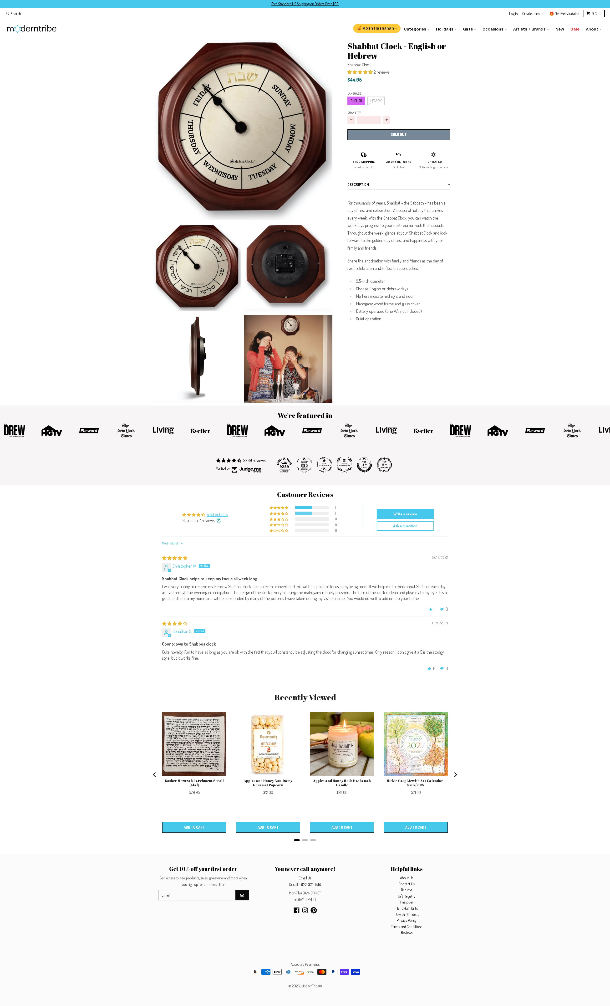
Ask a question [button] (405, 526)
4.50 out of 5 (217, 514)
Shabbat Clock (359, 64)
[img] (174, 557)
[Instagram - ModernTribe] (305, 910)
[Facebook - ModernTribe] (296, 910)
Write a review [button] (405, 514)
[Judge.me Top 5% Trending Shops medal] (384, 464)
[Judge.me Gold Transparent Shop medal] (324, 464)
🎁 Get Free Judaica (564, 13)
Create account (533, 13)
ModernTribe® (311, 986)
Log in (513, 13)
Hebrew (376, 101)
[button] (242, 128)
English (356, 101)
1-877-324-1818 (310, 884)
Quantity (354, 112)
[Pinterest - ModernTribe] (313, 910)
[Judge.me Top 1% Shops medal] (364, 464)
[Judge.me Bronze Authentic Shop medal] (344, 464)
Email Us (305, 878)
